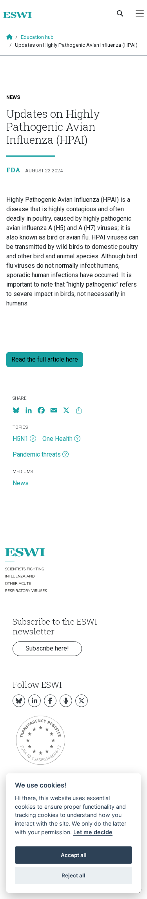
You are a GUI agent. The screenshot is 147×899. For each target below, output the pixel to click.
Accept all (74, 855)
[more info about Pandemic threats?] (65, 454)
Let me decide (93, 832)
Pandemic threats (37, 454)
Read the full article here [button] (44, 359)
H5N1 (20, 438)
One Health (57, 438)
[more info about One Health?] (77, 439)
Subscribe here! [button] (47, 648)
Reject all (73, 875)
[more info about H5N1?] (33, 439)
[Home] (20, 15)
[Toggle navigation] (139, 13)
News (13, 97)
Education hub (37, 37)
